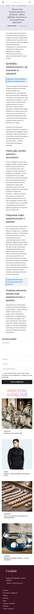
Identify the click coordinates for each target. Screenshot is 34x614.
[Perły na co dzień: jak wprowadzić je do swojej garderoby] (17, 496)
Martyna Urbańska (12, 25)
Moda (13, 5)
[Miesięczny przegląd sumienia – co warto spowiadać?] (17, 538)
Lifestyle (8, 5)
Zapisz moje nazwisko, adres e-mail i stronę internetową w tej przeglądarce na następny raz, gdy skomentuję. (17, 375)
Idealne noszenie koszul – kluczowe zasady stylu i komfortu (15, 282)
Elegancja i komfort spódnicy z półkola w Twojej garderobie (17, 80)
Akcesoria (7, 431)
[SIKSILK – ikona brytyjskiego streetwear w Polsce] (17, 454)
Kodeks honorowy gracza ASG (13, 433)
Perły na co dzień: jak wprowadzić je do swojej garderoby (16, 516)
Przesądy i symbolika (21, 5)
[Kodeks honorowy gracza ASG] (17, 413)
